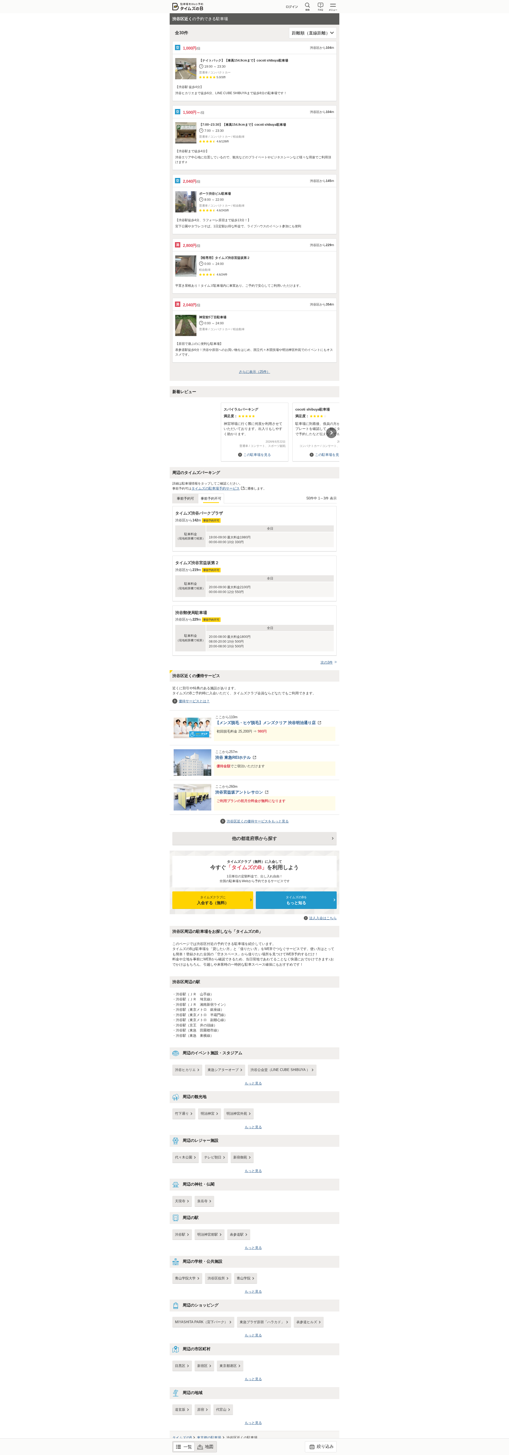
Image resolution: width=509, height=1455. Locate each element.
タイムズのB (182, 1438)
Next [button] (331, 433)
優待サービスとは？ (194, 701)
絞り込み (325, 1446)
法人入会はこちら (323, 918)
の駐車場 (209, 1438)
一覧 (187, 1447)
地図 (209, 1446)
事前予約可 (185, 498)
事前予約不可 (211, 498)
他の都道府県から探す (254, 838)
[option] (254, 429)
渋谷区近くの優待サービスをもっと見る (258, 821)
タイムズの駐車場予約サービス (215, 488)
